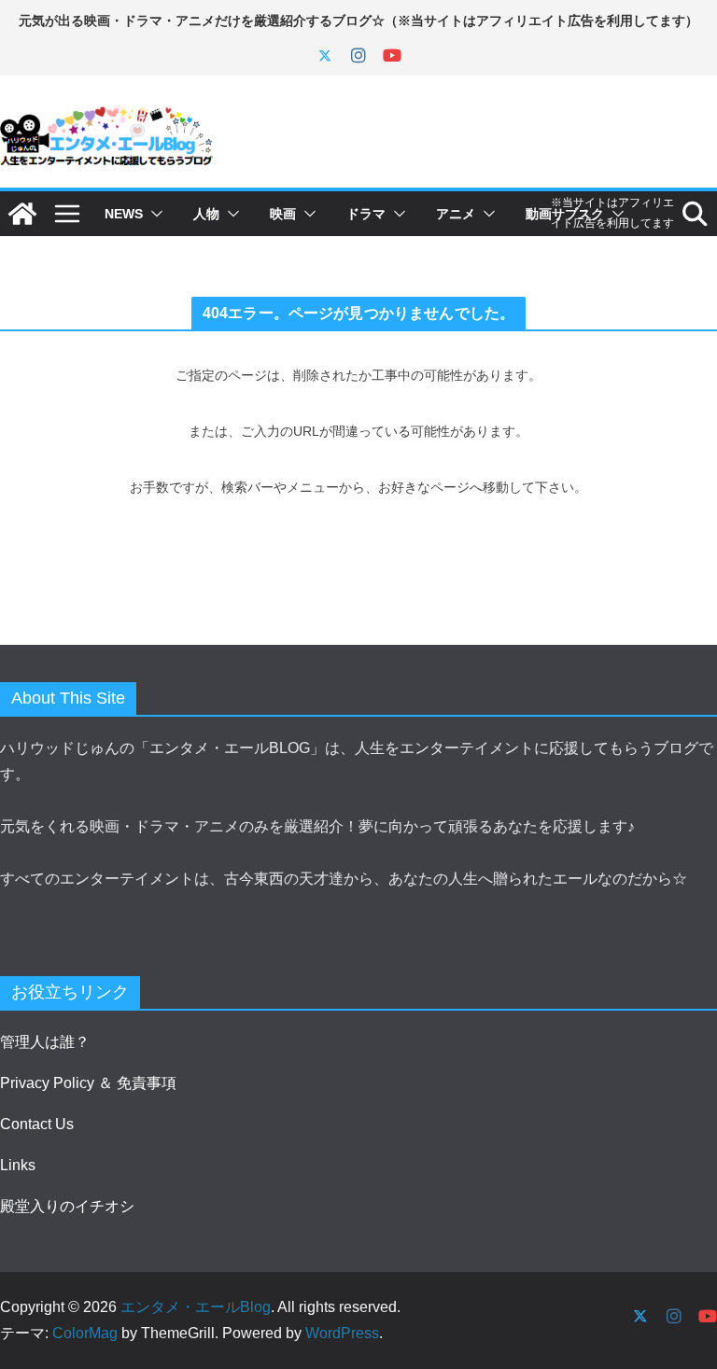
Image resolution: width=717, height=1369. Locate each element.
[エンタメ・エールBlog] (22, 213)
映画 (283, 213)
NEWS (124, 213)
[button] (153, 214)
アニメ (455, 213)
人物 (206, 213)
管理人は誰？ (45, 1042)
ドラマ (366, 213)
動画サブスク (565, 213)
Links (17, 1165)
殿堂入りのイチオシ (67, 1206)
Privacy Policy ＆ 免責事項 (88, 1083)
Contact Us (37, 1124)
